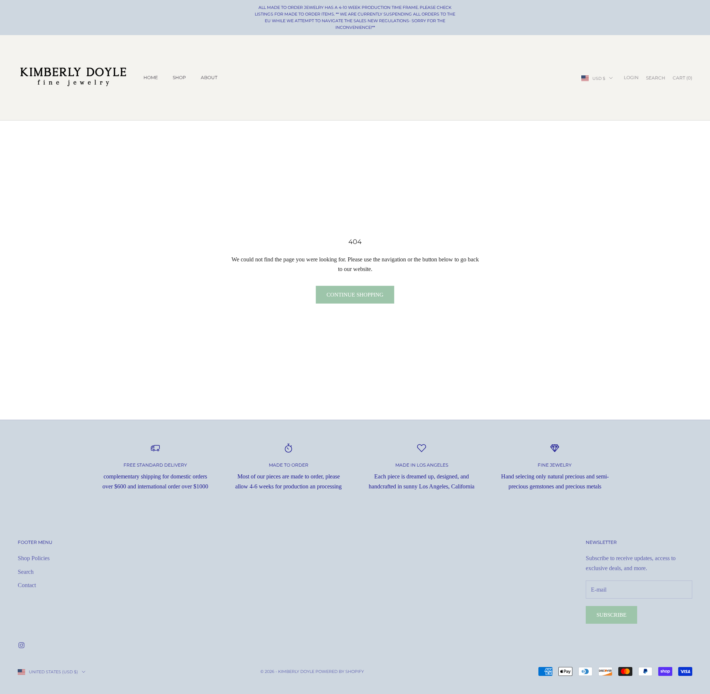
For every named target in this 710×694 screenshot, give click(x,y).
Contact (27, 585)
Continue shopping (355, 295)
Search (26, 572)
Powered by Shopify (339, 671)
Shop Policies (34, 558)
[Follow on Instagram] (21, 645)
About (209, 77)
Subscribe (611, 615)
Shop (179, 77)
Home (150, 77)
